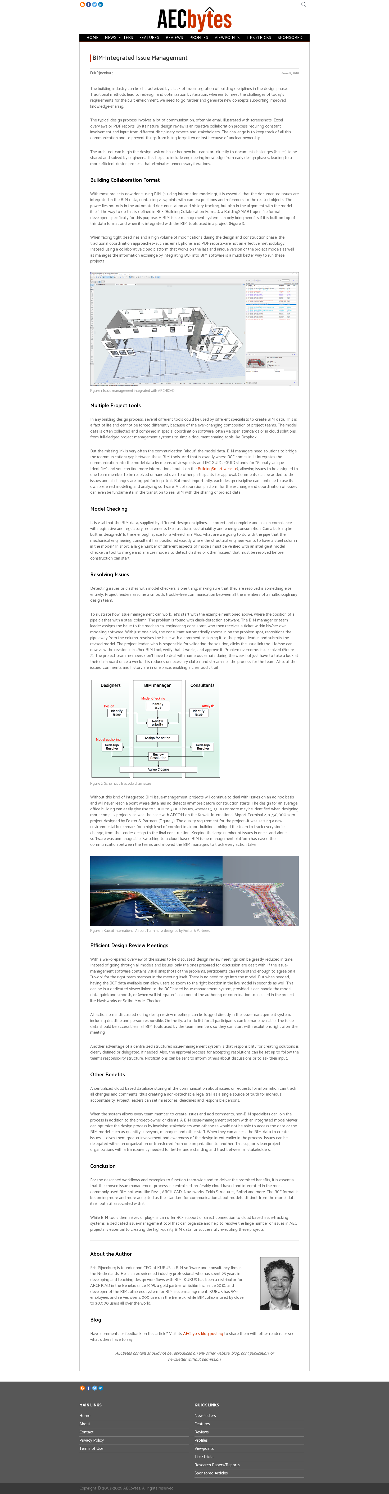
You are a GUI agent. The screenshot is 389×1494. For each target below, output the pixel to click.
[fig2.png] (156, 778)
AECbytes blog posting (203, 1333)
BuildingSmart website (217, 469)
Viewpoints (227, 37)
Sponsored (290, 37)
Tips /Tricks (258, 37)
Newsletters (119, 37)
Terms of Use (91, 1448)
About (84, 1424)
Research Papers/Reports (217, 1465)
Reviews (174, 37)
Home (92, 37)
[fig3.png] (194, 925)
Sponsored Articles (211, 1473)
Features (149, 37)
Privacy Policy (91, 1440)
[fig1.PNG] (194, 385)
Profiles (198, 37)
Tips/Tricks (204, 1456)
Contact (86, 1432)
